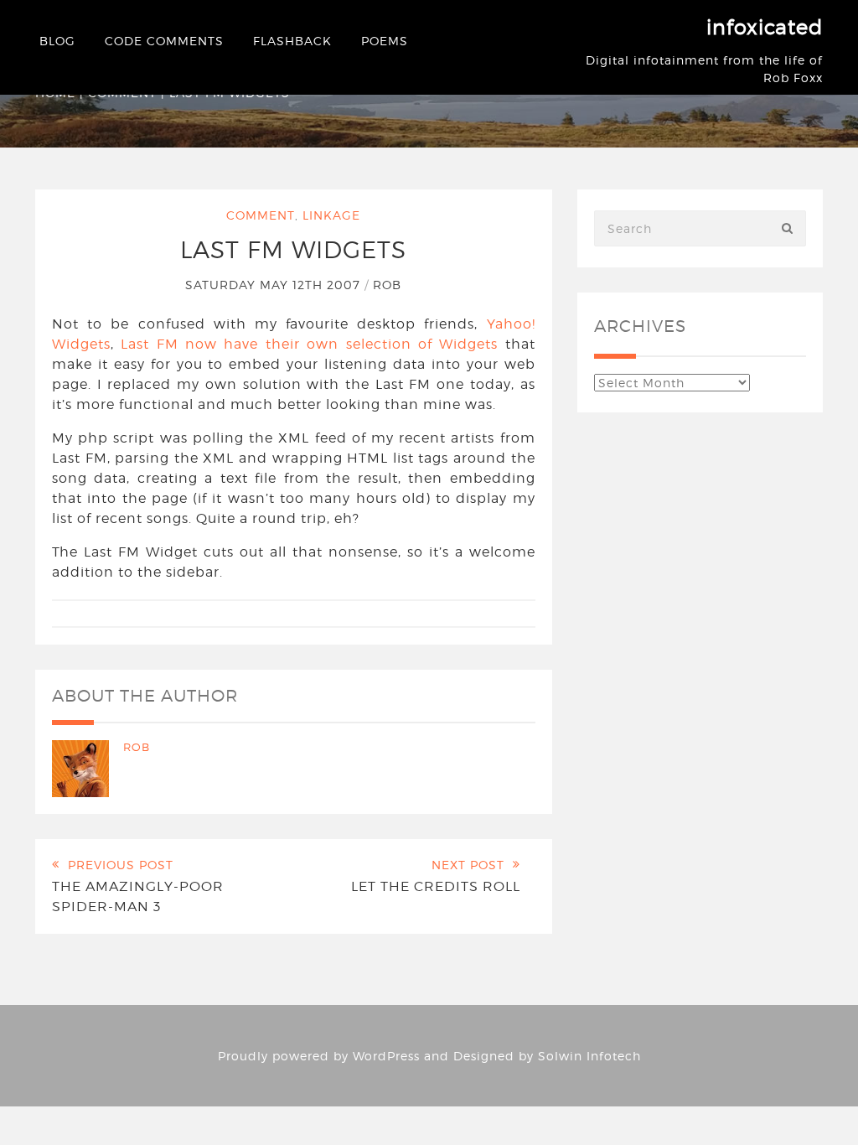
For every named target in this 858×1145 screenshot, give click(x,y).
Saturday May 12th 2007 (274, 284)
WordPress (386, 1056)
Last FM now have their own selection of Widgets (309, 344)
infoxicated (764, 27)
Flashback (292, 41)
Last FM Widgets (293, 250)
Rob (387, 284)
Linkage (331, 215)
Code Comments (164, 41)
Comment (260, 215)
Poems (384, 41)
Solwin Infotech (589, 1056)
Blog (57, 41)
